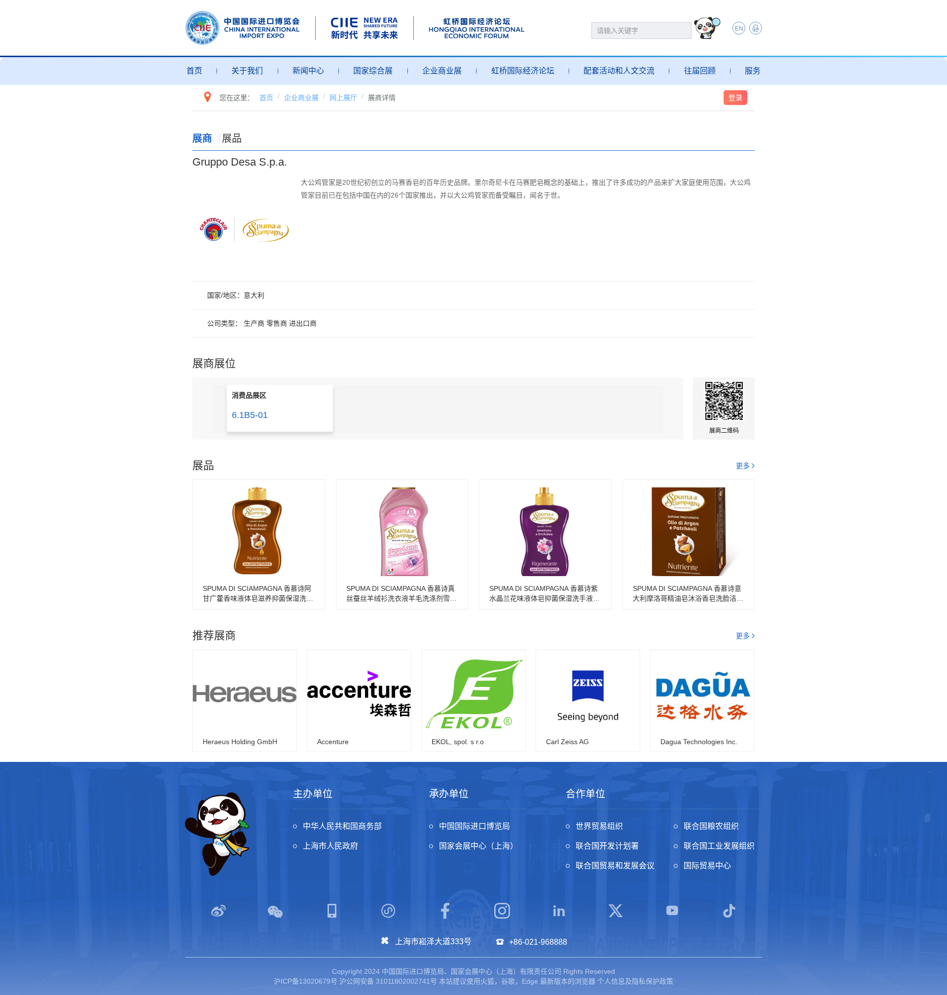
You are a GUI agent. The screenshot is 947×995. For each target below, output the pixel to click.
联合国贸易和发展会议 (615, 865)
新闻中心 (308, 71)
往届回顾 (700, 71)
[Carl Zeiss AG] (588, 694)
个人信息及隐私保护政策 (635, 981)
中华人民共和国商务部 (342, 826)
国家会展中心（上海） (478, 846)
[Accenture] (359, 694)
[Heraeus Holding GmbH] (244, 694)
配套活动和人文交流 (619, 71)
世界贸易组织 (599, 826)
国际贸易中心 (707, 865)
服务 (753, 71)
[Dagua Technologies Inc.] (702, 694)
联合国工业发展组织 (719, 846)
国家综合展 (373, 71)
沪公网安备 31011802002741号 (388, 981)
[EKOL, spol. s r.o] (473, 694)
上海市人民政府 (330, 846)
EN (739, 28)
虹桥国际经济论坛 (522, 71)
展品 (232, 138)
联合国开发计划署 (607, 846)
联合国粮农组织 (711, 826)
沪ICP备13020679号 (305, 981)
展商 (202, 138)
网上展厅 (343, 98)
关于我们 (247, 71)
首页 (194, 71)
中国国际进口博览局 (474, 826)
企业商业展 (442, 71)
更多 (743, 466)
